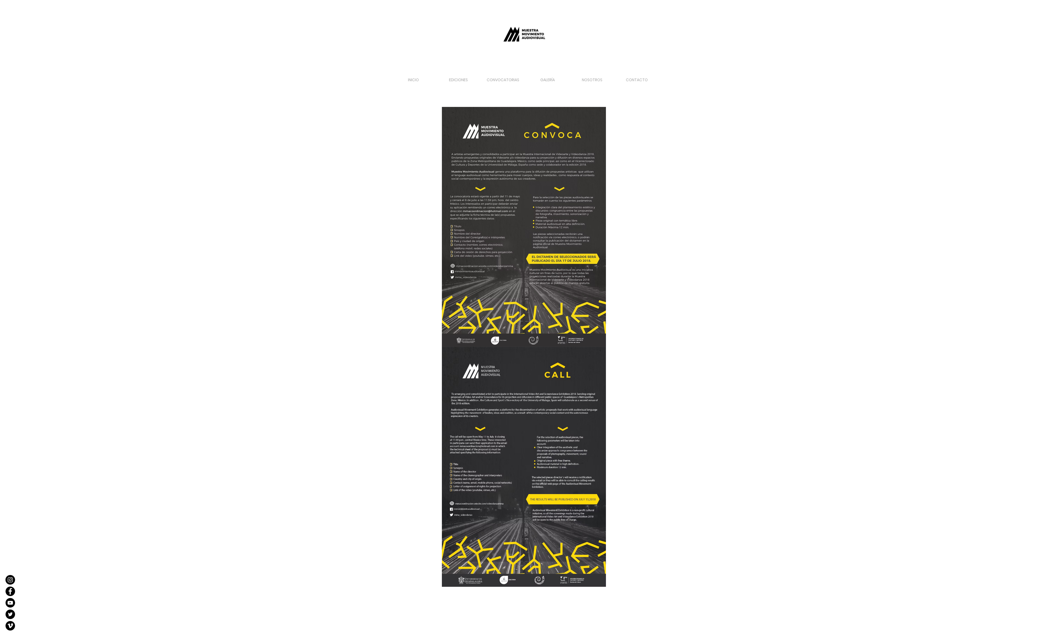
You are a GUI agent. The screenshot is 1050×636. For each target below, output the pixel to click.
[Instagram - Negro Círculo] (10, 580)
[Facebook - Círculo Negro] (10, 591)
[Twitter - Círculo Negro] (10, 614)
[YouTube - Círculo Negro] (10, 603)
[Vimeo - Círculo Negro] (10, 626)
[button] (503, 77)
